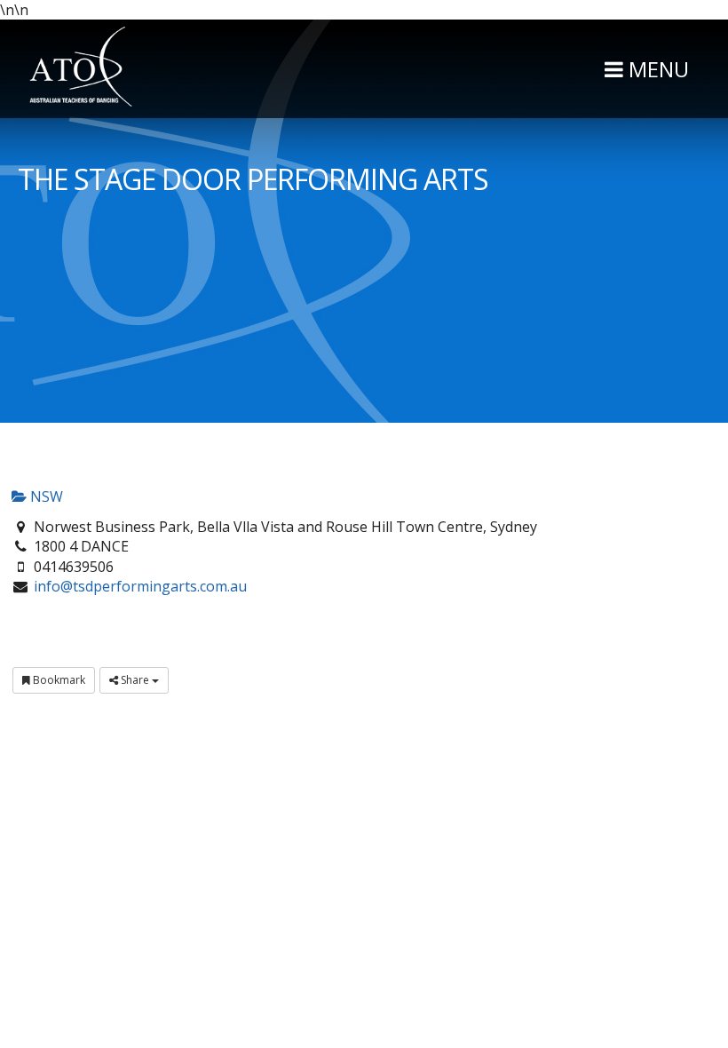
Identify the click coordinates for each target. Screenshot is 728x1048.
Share (135, 679)
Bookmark (57, 679)
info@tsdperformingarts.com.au (140, 586)
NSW (45, 496)
